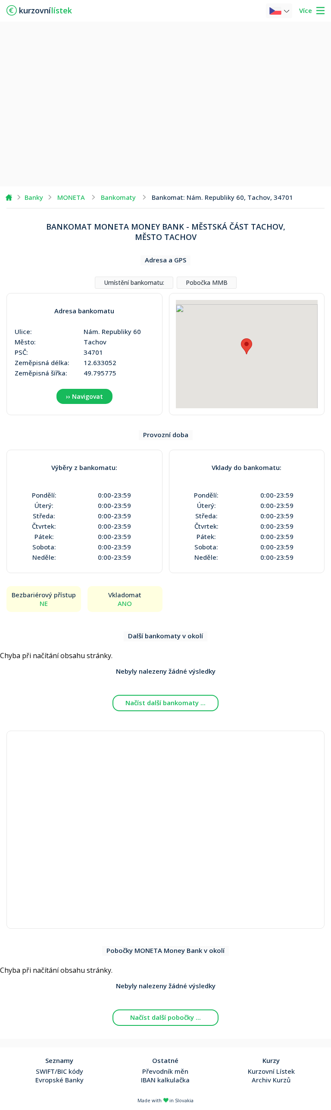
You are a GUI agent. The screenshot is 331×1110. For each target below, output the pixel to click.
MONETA (71, 197)
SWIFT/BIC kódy (59, 1071)
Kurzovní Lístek (271, 1071)
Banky (34, 197)
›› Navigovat (84, 396)
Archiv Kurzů (271, 1079)
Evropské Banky (59, 1079)
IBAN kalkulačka (165, 1079)
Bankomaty (118, 197)
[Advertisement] (165, 103)
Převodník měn (165, 1071)
